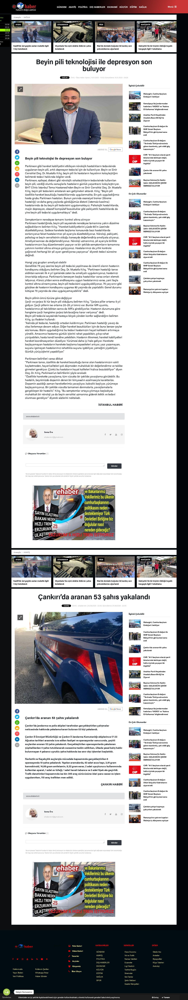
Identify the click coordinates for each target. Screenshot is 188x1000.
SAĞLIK (143, 7)
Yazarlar (75, 956)
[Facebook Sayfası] (14, 959)
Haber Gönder (41, 976)
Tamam (167, 997)
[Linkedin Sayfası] (33, 959)
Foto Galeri (77, 945)
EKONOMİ (112, 7)
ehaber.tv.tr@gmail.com (53, 437)
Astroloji (156, 966)
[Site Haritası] (43, 959)
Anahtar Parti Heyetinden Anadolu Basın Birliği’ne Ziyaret (154, 117)
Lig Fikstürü (129, 966)
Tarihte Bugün (130, 969)
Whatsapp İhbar (41, 972)
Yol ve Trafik (129, 955)
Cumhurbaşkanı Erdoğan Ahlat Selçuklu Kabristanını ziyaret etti (155, 254)
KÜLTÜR (123, 7)
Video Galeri (77, 951)
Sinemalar (129, 973)
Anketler (156, 955)
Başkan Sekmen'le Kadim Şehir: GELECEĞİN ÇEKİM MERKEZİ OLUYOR (154, 183)
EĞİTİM (133, 7)
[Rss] (38, 959)
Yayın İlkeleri (18, 972)
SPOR (98, 980)
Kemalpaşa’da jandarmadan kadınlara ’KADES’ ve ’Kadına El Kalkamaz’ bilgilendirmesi (156, 106)
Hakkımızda (17, 969)
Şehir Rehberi (130, 980)
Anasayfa (17, 17)
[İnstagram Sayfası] (24, 959)
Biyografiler (157, 958)
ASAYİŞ (72, 7)
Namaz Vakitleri (131, 958)
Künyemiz (76, 966)
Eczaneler (128, 962)
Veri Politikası (18, 976)
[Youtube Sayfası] (28, 959)
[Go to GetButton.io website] (6, 997)
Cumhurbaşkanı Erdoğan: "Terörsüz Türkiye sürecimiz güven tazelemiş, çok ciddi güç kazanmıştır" (156, 144)
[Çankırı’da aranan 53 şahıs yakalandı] (69, 657)
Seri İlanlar (129, 976)
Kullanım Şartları (42, 969)
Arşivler (75, 961)
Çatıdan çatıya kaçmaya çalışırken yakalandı (153, 279)
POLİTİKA (82, 7)
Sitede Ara (157, 951)
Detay (156, 997)
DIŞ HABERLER (97, 7)
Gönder (114, 466)
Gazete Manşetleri (132, 983)
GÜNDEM (61, 7)
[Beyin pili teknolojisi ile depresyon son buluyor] (69, 113)
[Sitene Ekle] (48, 959)
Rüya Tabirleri (158, 962)
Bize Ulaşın (76, 971)
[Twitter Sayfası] (19, 959)
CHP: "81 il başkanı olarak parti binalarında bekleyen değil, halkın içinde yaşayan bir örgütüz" (156, 159)
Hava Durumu (130, 951)
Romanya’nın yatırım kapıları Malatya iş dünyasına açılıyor (155, 290)
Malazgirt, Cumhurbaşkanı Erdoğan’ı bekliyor (155, 95)
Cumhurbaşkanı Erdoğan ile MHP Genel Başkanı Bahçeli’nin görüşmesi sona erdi (155, 130)
